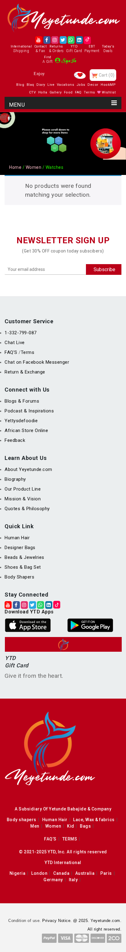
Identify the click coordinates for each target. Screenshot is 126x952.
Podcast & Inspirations (29, 411)
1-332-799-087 (21, 333)
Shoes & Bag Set (23, 567)
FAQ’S (12, 352)
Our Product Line (23, 489)
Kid (70, 826)
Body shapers (21, 819)
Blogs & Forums (22, 401)
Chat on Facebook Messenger (37, 362)
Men (34, 826)
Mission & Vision (23, 499)
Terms (28, 352)
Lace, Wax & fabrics (94, 819)
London (39, 873)
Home (15, 167)
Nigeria (17, 873)
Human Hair (17, 537)
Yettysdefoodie (21, 420)
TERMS (69, 838)
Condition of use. (24, 920)
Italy (73, 879)
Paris (106, 873)
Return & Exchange (25, 372)
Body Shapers (19, 577)
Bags (85, 826)
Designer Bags (20, 547)
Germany (53, 879)
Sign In (69, 61)
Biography (15, 479)
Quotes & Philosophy (27, 508)
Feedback (15, 440)
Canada (61, 873)
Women (34, 167)
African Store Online (26, 430)
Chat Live (15, 342)
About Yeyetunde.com (28, 469)
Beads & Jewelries (24, 557)
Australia (85, 873)
